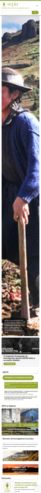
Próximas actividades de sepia (18, 378)
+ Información (9, 364)
